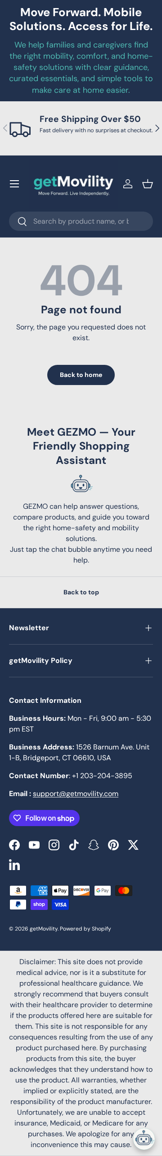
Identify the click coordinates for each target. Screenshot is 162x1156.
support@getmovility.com (75, 793)
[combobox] (81, 221)
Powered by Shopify (85, 928)
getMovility (44, 928)
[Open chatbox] (144, 1139)
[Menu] (14, 184)
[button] (148, 184)
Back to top (81, 592)
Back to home (81, 375)
